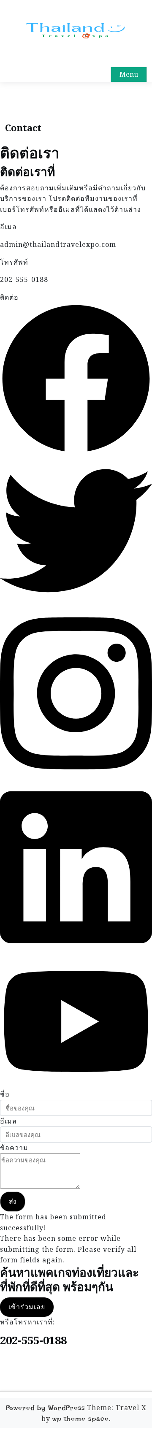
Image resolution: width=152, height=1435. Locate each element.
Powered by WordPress (45, 1408)
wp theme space (80, 1419)
